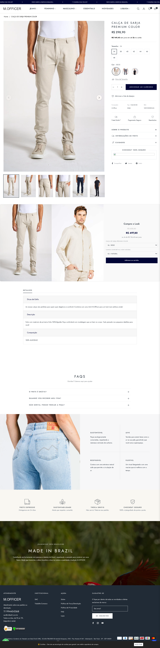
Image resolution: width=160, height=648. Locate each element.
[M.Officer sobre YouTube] (102, 622)
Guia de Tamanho (121, 79)
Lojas (63, 616)
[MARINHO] (125, 71)
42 (134, 51)
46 (147, 51)
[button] (138, 9)
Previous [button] (8, 97)
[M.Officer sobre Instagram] (98, 622)
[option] (54, 96)
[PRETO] (134, 71)
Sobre (63, 599)
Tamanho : (117, 46)
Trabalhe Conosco (41, 603)
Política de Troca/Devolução (71, 603)
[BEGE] (116, 71)
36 (114, 51)
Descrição (31, 314)
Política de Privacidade (69, 607)
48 (114, 57)
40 (127, 51)
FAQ (62, 612)
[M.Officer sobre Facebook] (93, 622)
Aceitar (138, 644)
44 (140, 51)
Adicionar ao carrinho (132, 260)
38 (121, 51)
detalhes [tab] (27, 290)
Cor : (116, 64)
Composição (32, 332)
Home (6, 16)
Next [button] (99, 97)
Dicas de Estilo (33, 299)
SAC (36, 599)
